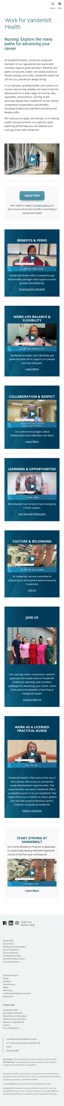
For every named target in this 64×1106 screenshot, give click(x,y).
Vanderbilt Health (10, 1010)
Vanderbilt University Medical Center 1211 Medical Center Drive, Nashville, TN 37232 (23, 1043)
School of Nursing (10, 952)
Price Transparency (11, 1028)
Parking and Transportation (14, 946)
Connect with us (42, 205)
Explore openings (32, 810)
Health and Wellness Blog (28, 923)
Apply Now (32, 195)
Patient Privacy (9, 984)
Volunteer (7, 981)
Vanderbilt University (12, 955)
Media (5, 987)
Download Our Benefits (32, 289)
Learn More (32, 369)
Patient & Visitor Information (15, 1019)
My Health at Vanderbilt (13, 1013)
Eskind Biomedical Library (14, 958)
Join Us (32, 590)
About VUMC (8, 940)
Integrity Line (8, 996)
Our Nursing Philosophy (32, 514)
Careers (6, 1025)
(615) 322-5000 (12, 1050)
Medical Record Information (14, 1016)
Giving (5, 978)
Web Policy (7, 990)
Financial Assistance (11, 961)
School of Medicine (11, 949)
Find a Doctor (8, 943)
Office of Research (10, 975)
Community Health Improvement (17, 993)
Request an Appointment (13, 1022)
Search (52, 8)
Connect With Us (32, 699)
